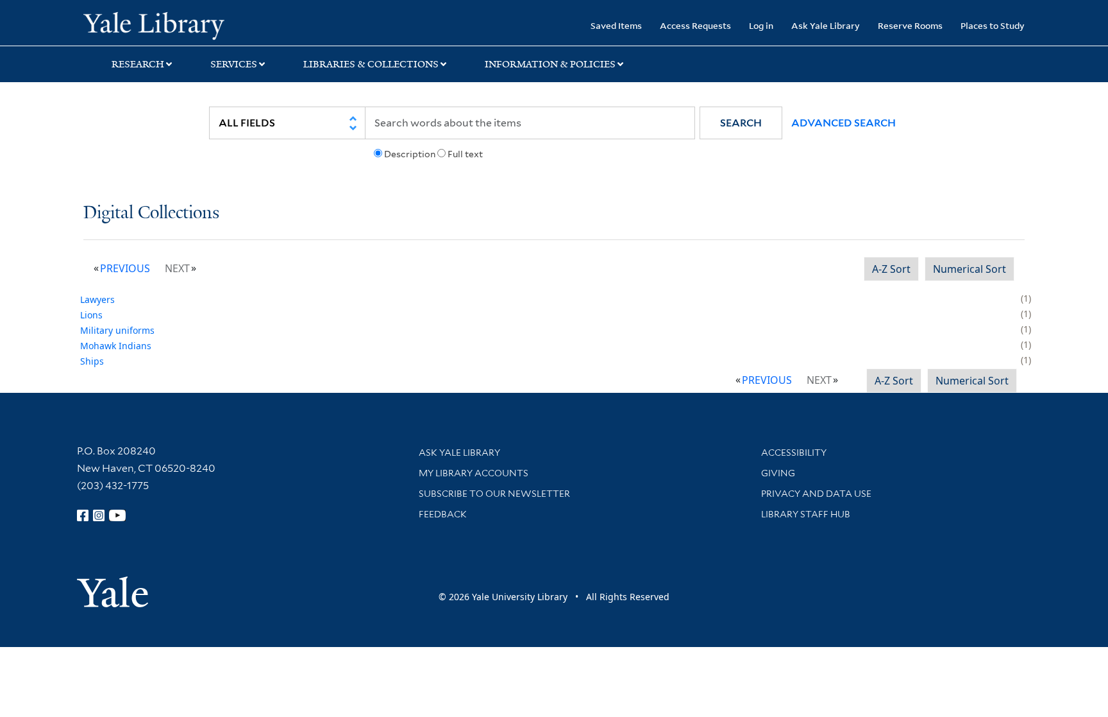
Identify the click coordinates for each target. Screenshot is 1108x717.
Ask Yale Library (825, 25)
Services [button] (233, 64)
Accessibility (794, 452)
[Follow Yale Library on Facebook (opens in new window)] (82, 515)
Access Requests (695, 25)
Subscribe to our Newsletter (494, 493)
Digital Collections (151, 213)
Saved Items (616, 25)
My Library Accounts (473, 473)
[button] (741, 123)
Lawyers (97, 299)
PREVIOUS (125, 268)
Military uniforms (117, 330)
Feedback (443, 514)
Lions (91, 315)
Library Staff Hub (805, 514)
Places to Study (993, 25)
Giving (778, 473)
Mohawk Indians (115, 346)
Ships (92, 361)
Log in (761, 25)
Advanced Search (843, 123)
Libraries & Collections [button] (371, 64)
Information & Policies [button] (550, 64)
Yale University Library (153, 24)
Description (409, 154)
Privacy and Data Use (816, 493)
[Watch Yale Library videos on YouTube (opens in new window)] (117, 515)
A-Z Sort (891, 269)
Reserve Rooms (910, 25)
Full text (465, 154)
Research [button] (138, 64)
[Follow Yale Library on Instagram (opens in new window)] (99, 515)
